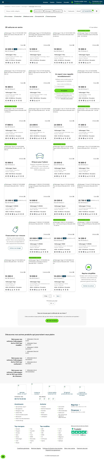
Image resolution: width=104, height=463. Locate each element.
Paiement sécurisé (82, 448)
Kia (31, 433)
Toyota (32, 440)
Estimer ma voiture (88, 286)
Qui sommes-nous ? (21, 406)
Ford (31, 435)
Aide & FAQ (19, 412)
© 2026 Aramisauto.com (52, 455)
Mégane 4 (60, 436)
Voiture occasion (16, 6)
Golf (59, 433)
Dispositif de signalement (53, 450)
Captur (43, 440)
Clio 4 (60, 431)
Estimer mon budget (15, 248)
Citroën (18, 433)
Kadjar (60, 435)
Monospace (44, 414)
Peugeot (18, 431)
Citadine (43, 406)
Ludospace (44, 416)
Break (42, 412)
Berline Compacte (46, 408)
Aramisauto (7, 6)
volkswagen (24, 6)
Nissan (17, 442)
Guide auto (61, 412)
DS (31, 442)
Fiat (31, 429)
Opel (17, 435)
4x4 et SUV (61, 406)
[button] (41, 11)
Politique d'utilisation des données (52, 448)
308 (42, 433)
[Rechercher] (31, 11)
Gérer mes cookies (69, 448)
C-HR (59, 429)
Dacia (17, 436)
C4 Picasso (44, 438)
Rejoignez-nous (20, 410)
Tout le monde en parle (22, 414)
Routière (43, 410)
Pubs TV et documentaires (22, 418)
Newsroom (18, 416)
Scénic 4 (60, 438)
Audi (17, 440)
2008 (42, 431)
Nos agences (19, 408)
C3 (42, 436)
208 (42, 429)
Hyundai (32, 431)
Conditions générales (23, 448)
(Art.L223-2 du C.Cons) (67, 98)
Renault (18, 429)
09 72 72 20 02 (20, 399)
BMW (31, 436)
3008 (42, 435)
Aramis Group (19, 420)
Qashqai (60, 440)
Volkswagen (19, 438)
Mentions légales (36, 448)
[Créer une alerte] (3, 456)
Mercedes (32, 438)
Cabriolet (60, 408)
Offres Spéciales (62, 410)
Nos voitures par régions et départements (62, 416)
